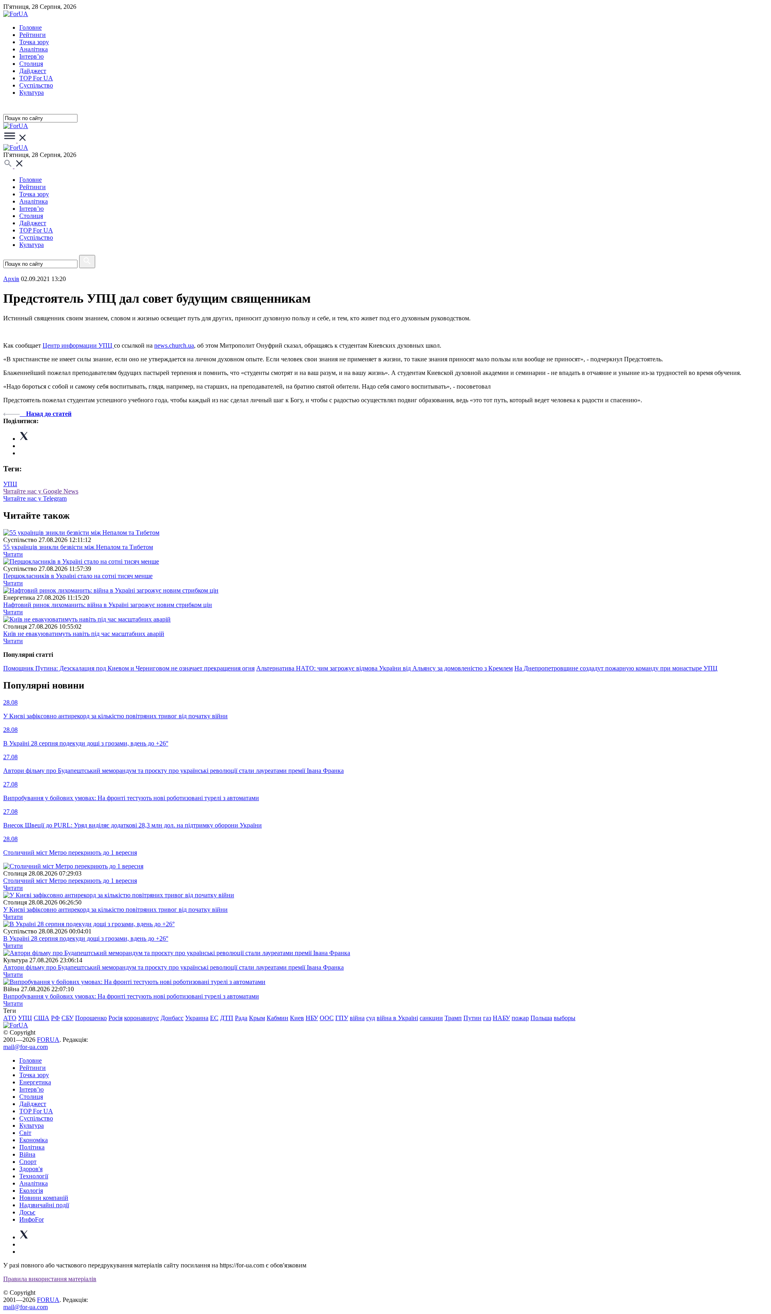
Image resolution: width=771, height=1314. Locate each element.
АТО (9, 1018)
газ (487, 1018)
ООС (327, 1018)
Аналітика (33, 49)
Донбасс (172, 1018)
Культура (31, 92)
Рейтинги (32, 34)
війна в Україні (397, 1018)
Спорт (28, 1161)
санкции (431, 1018)
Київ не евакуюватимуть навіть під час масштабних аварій (83, 633)
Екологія (31, 1190)
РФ (55, 1018)
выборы (564, 1018)
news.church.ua (174, 345)
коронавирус (141, 1018)
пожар (520, 1018)
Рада (241, 1018)
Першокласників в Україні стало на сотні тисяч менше (78, 575)
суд (370, 1018)
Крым (257, 1018)
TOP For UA (36, 78)
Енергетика (35, 1082)
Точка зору (34, 42)
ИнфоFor (31, 1219)
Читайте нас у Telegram (35, 498)
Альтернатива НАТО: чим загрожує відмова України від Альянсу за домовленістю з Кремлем (384, 668)
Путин (472, 1018)
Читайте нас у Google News (40, 491)
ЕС (214, 1018)
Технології (33, 1176)
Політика (32, 1147)
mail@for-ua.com (25, 1046)
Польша (541, 1018)
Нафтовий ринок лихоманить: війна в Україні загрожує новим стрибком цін (107, 604)
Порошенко (91, 1018)
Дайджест (32, 70)
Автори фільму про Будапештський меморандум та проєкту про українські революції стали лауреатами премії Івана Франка (173, 967)
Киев (297, 1018)
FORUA (48, 1039)
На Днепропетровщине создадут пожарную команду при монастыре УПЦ (616, 668)
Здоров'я (31, 1168)
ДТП (226, 1018)
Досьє (27, 1212)
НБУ (312, 1018)
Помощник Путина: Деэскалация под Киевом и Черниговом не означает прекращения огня (129, 668)
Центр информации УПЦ (78, 345)
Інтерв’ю (31, 56)
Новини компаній (43, 1197)
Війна (27, 1154)
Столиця (31, 63)
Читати (13, 554)
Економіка (33, 1140)
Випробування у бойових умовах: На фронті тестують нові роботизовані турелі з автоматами (131, 996)
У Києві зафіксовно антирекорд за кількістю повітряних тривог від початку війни (115, 909)
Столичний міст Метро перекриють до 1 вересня (70, 880)
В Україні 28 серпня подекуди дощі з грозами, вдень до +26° (85, 938)
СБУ (67, 1018)
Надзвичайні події (44, 1205)
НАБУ (501, 1018)
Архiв (11, 278)
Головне (30, 27)
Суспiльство (36, 85)
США (41, 1018)
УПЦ (10, 484)
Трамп (453, 1018)
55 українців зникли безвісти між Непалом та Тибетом (78, 547)
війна (357, 1018)
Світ (25, 1132)
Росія (115, 1018)
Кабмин (277, 1018)
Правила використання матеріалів (49, 1278)
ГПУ (341, 1018)
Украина (196, 1018)
